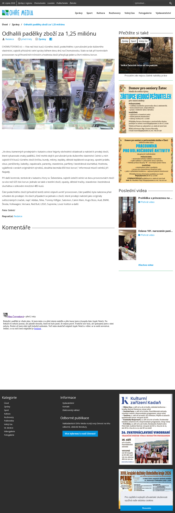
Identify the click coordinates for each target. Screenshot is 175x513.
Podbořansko (62, 3)
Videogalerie (9, 431)
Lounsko (51, 3)
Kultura (101, 13)
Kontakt (65, 406)
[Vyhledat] (170, 3)
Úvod (5, 24)
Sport (90, 13)
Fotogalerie (145, 13)
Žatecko (73, 3)
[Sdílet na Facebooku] (51, 39)
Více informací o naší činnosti (80, 433)
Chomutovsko (40, 3)
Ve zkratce (8, 427)
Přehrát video (147, 202)
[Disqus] (58, 270)
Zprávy (78, 13)
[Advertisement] (58, 139)
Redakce (9, 39)
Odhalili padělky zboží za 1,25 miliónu (44, 24)
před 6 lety (26, 39)
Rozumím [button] (146, 508)
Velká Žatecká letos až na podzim (139, 65)
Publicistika (9, 420)
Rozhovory (114, 13)
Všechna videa (145, 264)
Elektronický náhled (70, 410)
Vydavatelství (163, 13)
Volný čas (130, 13)
